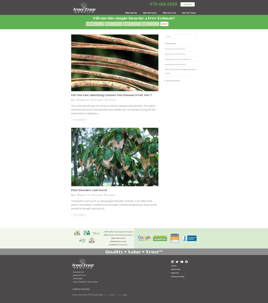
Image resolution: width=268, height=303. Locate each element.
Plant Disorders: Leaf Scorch (89, 190)
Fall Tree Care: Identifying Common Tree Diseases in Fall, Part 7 (111, 95)
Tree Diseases (98, 100)
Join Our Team (189, 13)
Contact (174, 266)
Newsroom (175, 273)
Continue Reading (80, 119)
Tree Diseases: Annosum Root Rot (175, 64)
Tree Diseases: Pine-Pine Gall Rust (175, 54)
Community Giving (177, 277)
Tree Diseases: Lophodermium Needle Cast (178, 59)
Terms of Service (118, 295)
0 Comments (111, 100)
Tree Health (98, 195)
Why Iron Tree (169, 13)
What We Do (131, 13)
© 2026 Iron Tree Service (81, 289)
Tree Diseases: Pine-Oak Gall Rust (175, 49)
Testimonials (175, 269)
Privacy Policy (107, 295)
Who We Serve (150, 13)
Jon (75, 100)
